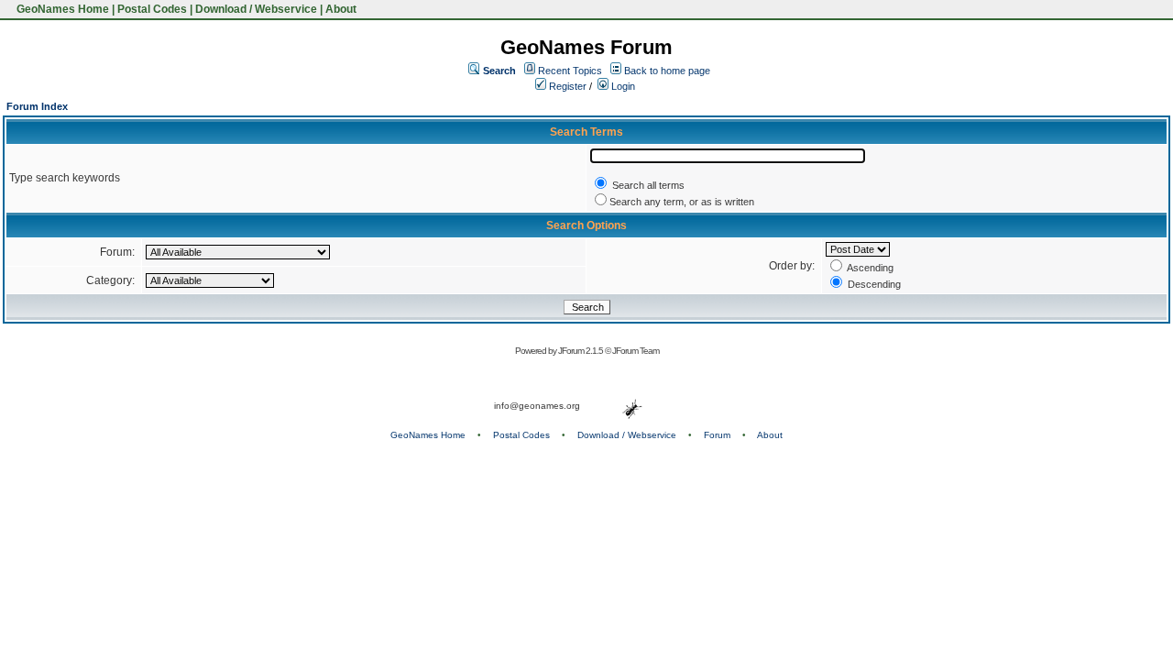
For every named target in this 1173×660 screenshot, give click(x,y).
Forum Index (37, 106)
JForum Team (635, 351)
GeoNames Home (61, 9)
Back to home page (667, 70)
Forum (717, 435)
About (340, 9)
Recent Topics (570, 70)
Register (566, 86)
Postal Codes (152, 9)
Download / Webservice (256, 9)
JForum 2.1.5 (581, 351)
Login (621, 86)
